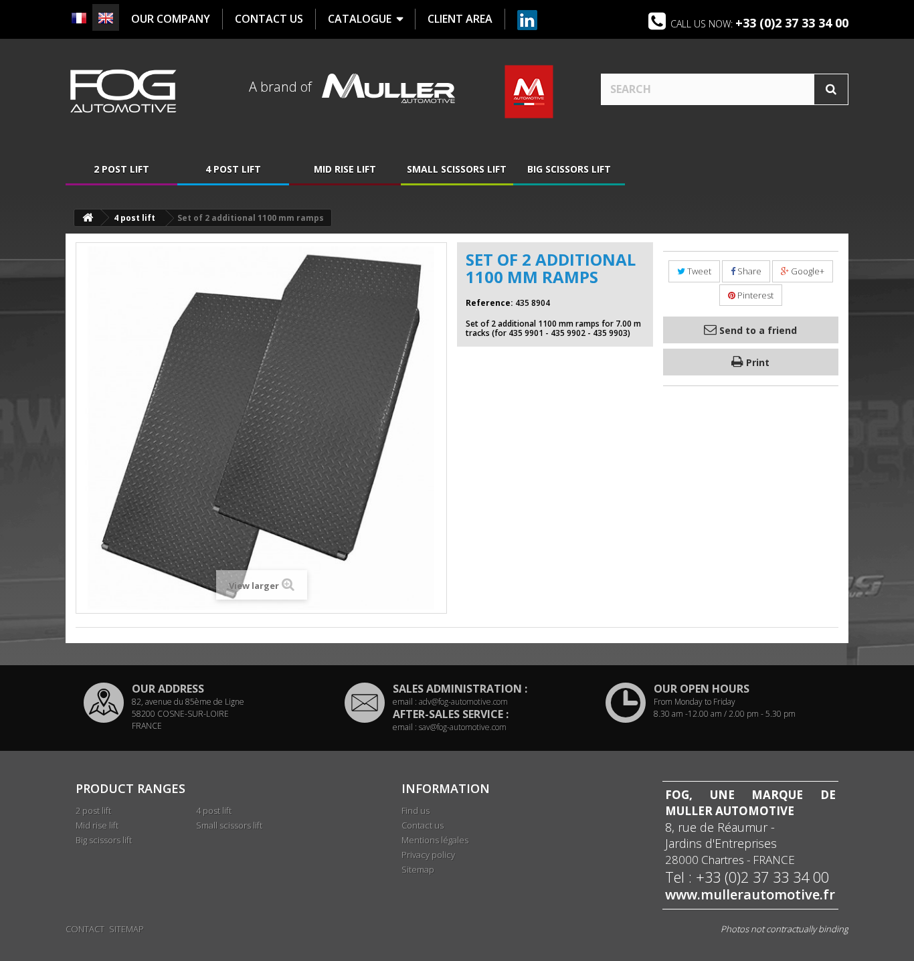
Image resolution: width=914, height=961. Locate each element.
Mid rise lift (345, 169)
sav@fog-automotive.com (463, 727)
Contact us (422, 825)
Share (748, 271)
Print (756, 362)
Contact (85, 929)
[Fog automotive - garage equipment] (122, 91)
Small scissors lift (457, 169)
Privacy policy (428, 855)
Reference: (489, 303)
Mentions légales (434, 840)
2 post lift (121, 169)
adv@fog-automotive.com (463, 701)
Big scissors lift (569, 169)
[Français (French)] (79, 18)
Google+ (806, 271)
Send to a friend (757, 330)
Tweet (698, 271)
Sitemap (417, 869)
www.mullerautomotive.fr (750, 895)
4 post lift (233, 169)
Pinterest (754, 295)
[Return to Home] (87, 217)
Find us (415, 810)
